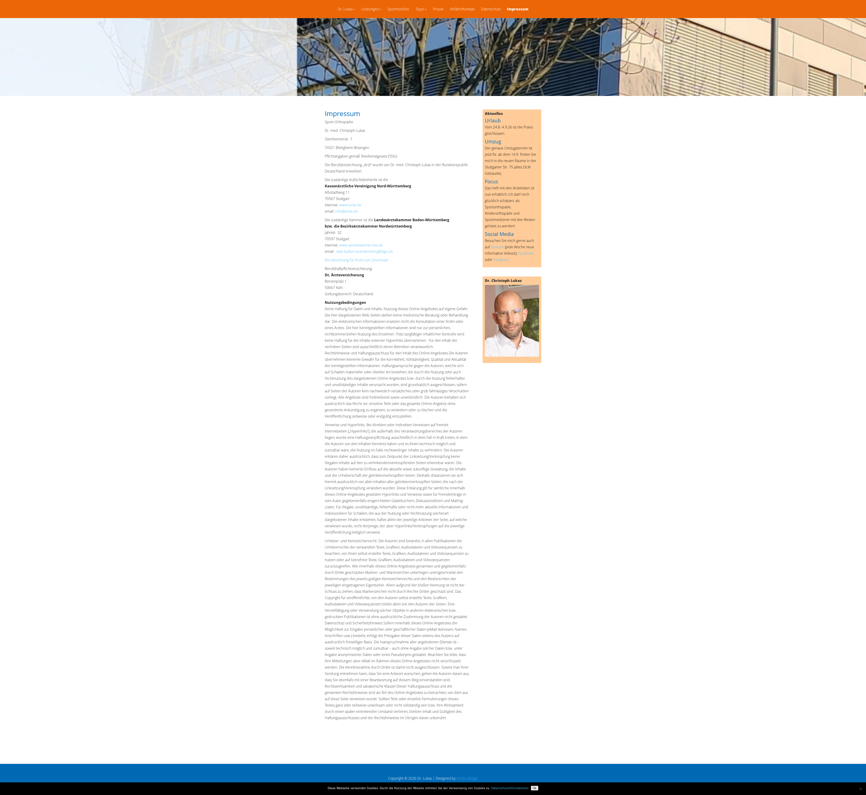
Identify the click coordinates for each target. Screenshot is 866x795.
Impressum (517, 9)
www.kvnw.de (350, 204)
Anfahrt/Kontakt (462, 9)
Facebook (526, 253)
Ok (535, 788)
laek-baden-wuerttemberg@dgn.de (364, 251)
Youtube (497, 246)
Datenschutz (491, 9)
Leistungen (370, 9)
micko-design (467, 778)
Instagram (501, 259)
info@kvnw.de (346, 211)
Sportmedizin (398, 9)
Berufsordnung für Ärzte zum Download (356, 260)
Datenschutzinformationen (510, 788)
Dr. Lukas (345, 9)
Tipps (419, 9)
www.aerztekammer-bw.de (361, 245)
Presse (438, 9)
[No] (860, 788)
